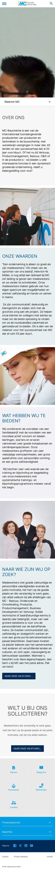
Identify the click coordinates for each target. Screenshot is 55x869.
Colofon (5, 856)
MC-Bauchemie (27, 4)
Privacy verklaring (20, 856)
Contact (50, 856)
